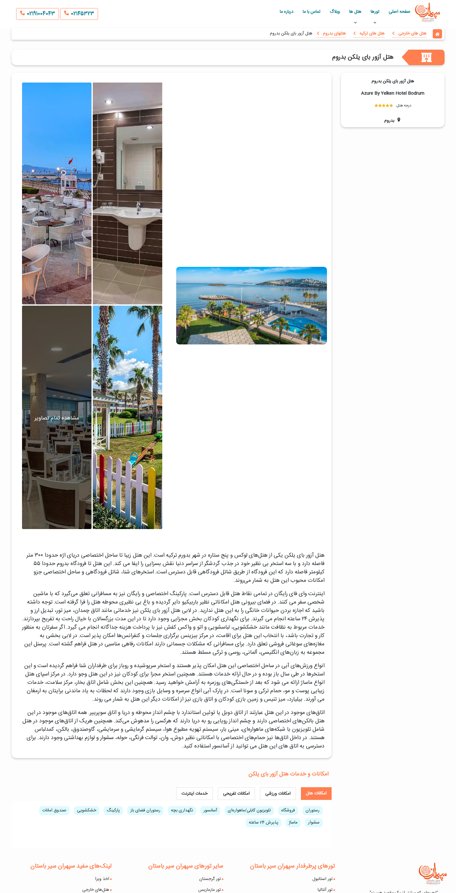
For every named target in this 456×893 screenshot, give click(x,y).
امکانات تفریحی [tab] (236, 793)
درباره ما (286, 12)
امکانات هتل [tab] (316, 793)
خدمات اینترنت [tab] (194, 793)
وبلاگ (335, 12)
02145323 (81, 14)
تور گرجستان (210, 879)
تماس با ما (311, 12)
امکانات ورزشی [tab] (278, 793)
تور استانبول (322, 879)
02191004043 (40, 14)
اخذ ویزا (102, 879)
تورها (375, 12)
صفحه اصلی (399, 12)
